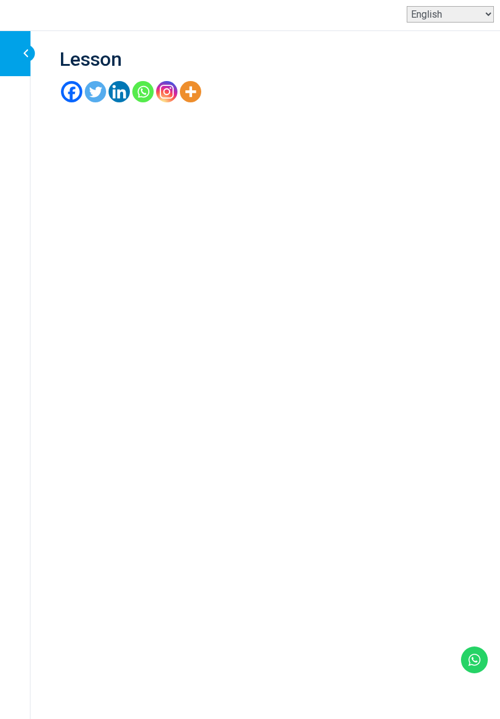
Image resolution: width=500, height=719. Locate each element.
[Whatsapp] (143, 91)
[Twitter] (95, 91)
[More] (190, 91)
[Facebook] (71, 91)
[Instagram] (166, 91)
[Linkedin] (119, 91)
